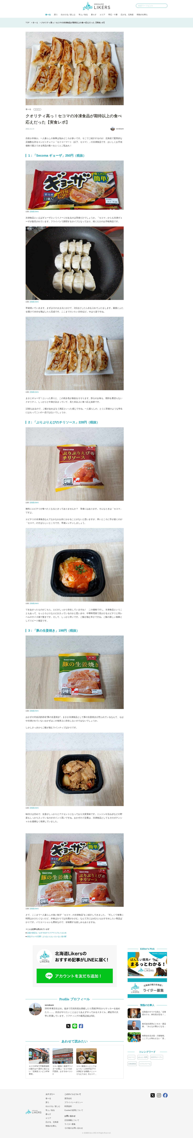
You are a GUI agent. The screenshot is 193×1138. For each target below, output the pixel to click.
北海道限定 (132, 1064)
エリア (102, 15)
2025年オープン (156, 1057)
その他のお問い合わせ (73, 1128)
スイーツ (131, 1057)
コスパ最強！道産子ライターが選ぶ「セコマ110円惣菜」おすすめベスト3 (63, 1070)
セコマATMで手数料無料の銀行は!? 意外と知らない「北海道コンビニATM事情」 (39, 1070)
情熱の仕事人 (142, 15)
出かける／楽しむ (68, 15)
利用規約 (68, 1106)
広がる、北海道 (127, 15)
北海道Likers (34, 211)
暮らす (93, 15)
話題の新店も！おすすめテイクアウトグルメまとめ (46, 933)
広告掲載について (71, 1120)
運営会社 (68, 1098)
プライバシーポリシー (73, 1102)
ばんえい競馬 (142, 1057)
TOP (27, 23)
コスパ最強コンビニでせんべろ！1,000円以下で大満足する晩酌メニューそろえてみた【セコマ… (86, 1070)
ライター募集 (69, 1124)
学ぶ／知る (83, 15)
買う (56, 15)
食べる (48, 15)
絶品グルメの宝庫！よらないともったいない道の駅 (46, 936)
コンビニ (37, 109)
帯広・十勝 (113, 15)
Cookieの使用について (73, 1110)
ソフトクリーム (145, 1064)
